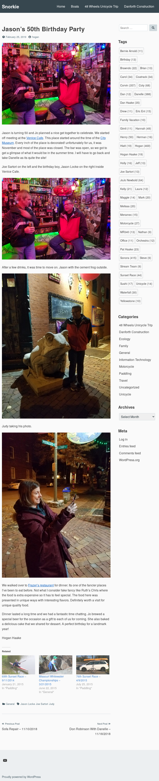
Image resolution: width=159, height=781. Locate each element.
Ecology (124, 339)
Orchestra (146, 240)
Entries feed (127, 446)
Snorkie (10, 6)
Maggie (127, 197)
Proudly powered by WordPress (21, 777)
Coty (144, 85)
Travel (123, 380)
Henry (126, 137)
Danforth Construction (139, 6)
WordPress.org (129, 460)
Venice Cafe (34, 138)
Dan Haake (130, 102)
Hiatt (126, 146)
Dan (125, 94)
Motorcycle (129, 223)
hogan (35, 37)
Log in (123, 439)
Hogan (142, 146)
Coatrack (144, 77)
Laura (141, 189)
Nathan (144, 232)
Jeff (140, 163)
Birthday (128, 59)
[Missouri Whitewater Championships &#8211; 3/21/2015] (55, 664)
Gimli (126, 128)
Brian (146, 68)
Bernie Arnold (131, 51)
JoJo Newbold (131, 180)
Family (123, 346)
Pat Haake (129, 249)
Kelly (126, 189)
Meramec (129, 215)
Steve (145, 258)
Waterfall (128, 292)
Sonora (128, 258)
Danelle (142, 94)
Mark (144, 197)
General (10, 704)
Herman (144, 137)
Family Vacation (132, 120)
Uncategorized (129, 387)
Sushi (126, 284)
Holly (126, 163)
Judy (51, 704)
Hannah (143, 128)
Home (61, 6)
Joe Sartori (42, 704)
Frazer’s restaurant (41, 585)
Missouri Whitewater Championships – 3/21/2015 (51, 680)
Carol (126, 77)
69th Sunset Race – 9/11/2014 (14, 678)
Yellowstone (130, 301)
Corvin (128, 85)
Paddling (125, 373)
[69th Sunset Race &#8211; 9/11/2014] (18, 664)
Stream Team (130, 266)
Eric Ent (143, 111)
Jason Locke (28, 704)
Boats (75, 6)
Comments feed (130, 453)
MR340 (127, 232)
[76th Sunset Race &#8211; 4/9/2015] (92, 664)
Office (126, 240)
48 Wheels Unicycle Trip (101, 6)
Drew (126, 111)
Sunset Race (131, 275)
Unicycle (144, 284)
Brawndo (128, 68)
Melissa (127, 206)
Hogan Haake (131, 154)
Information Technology (135, 359)
